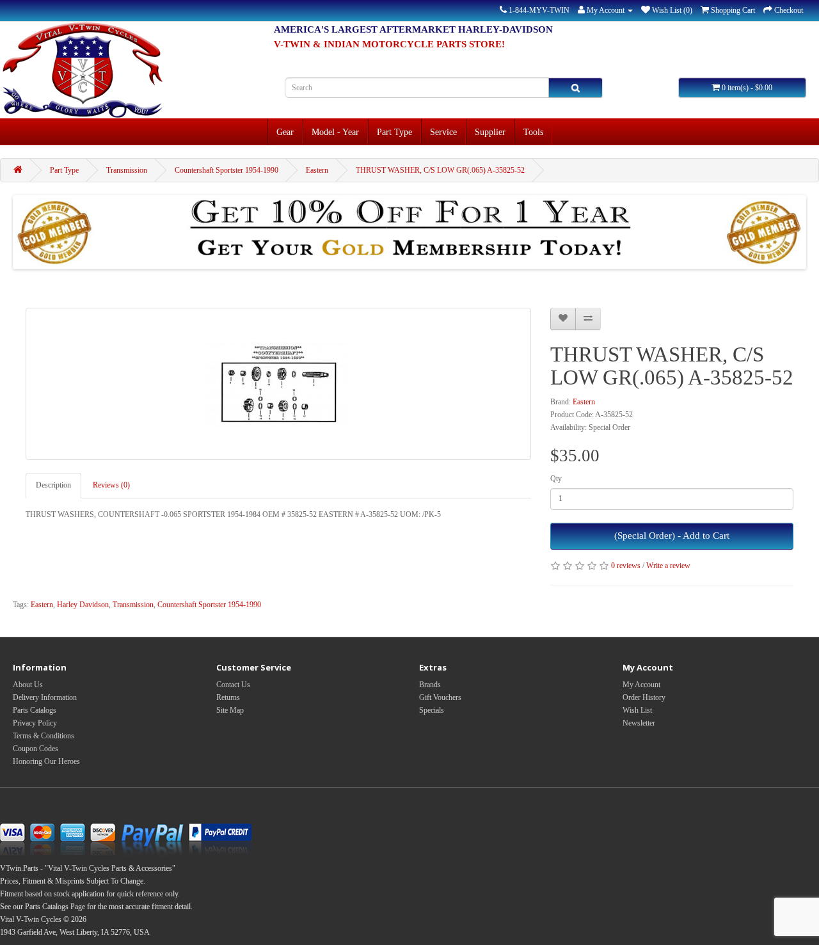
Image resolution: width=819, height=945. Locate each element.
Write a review (668, 565)
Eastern (317, 170)
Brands (430, 684)
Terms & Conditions (43, 735)
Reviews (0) (111, 484)
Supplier (490, 132)
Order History (644, 697)
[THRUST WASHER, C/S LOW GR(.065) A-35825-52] (278, 384)
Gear (285, 132)
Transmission (126, 170)
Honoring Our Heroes (46, 761)
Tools (533, 132)
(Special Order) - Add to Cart (671, 535)
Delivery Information (45, 697)
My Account (641, 684)
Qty (556, 478)
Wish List (637, 710)
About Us (28, 684)
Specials (431, 710)
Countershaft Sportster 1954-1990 (226, 170)
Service (443, 132)
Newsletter (639, 723)
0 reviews (625, 565)
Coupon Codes (35, 748)
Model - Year (335, 132)
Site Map (230, 710)
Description (53, 484)
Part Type (394, 132)
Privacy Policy (35, 723)
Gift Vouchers (440, 697)
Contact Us (233, 684)
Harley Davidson (83, 604)
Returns (228, 697)
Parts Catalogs (34, 710)
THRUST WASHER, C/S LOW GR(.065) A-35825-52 (440, 170)
